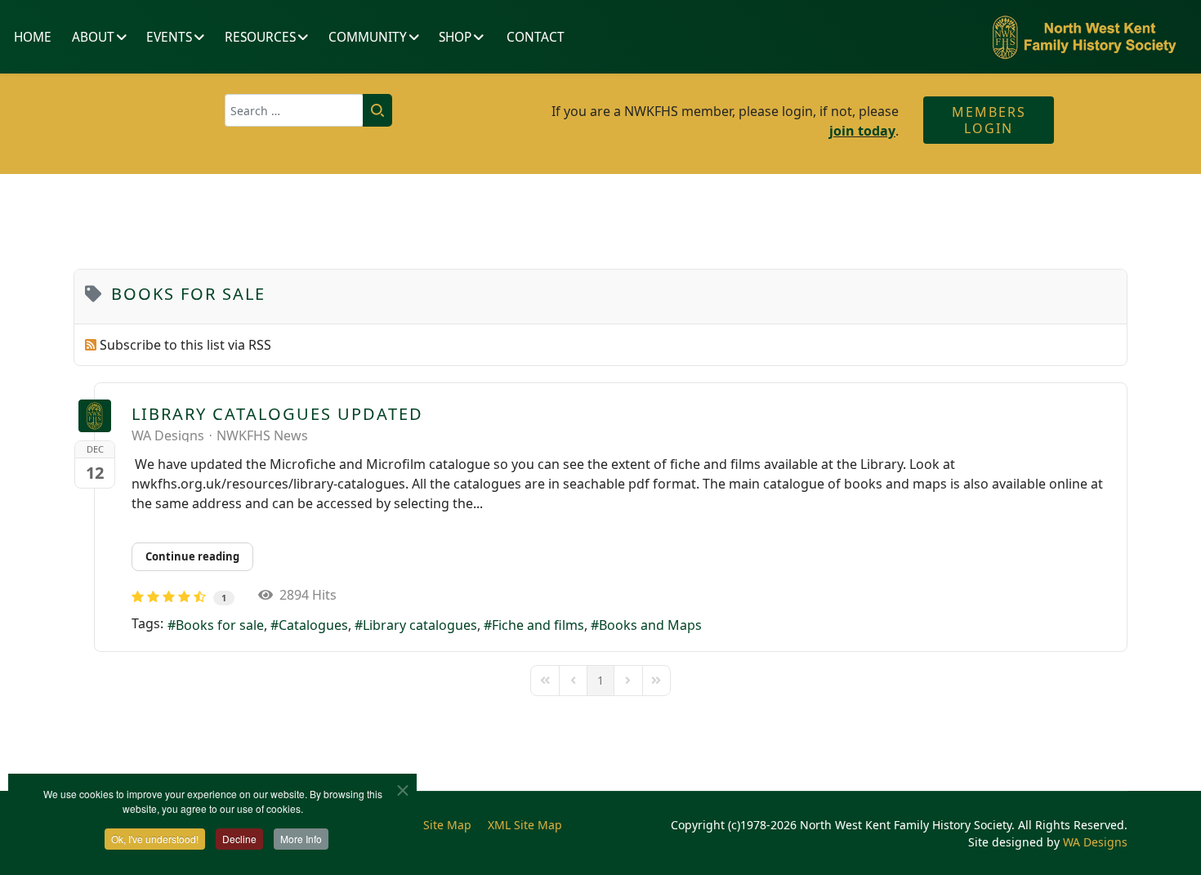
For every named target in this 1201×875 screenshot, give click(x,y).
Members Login (989, 120)
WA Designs (168, 435)
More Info (301, 839)
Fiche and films (538, 625)
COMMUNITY (367, 37)
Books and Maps (650, 625)
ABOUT (93, 37)
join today (862, 131)
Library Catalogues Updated (277, 414)
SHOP (455, 37)
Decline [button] (239, 839)
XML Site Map (525, 825)
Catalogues (313, 625)
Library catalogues (420, 625)
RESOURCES (260, 37)
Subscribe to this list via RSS (185, 345)
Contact (536, 37)
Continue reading (192, 556)
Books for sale (220, 625)
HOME (32, 37)
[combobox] (294, 110)
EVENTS (169, 37)
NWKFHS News (262, 435)
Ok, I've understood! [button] (155, 839)
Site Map (447, 825)
